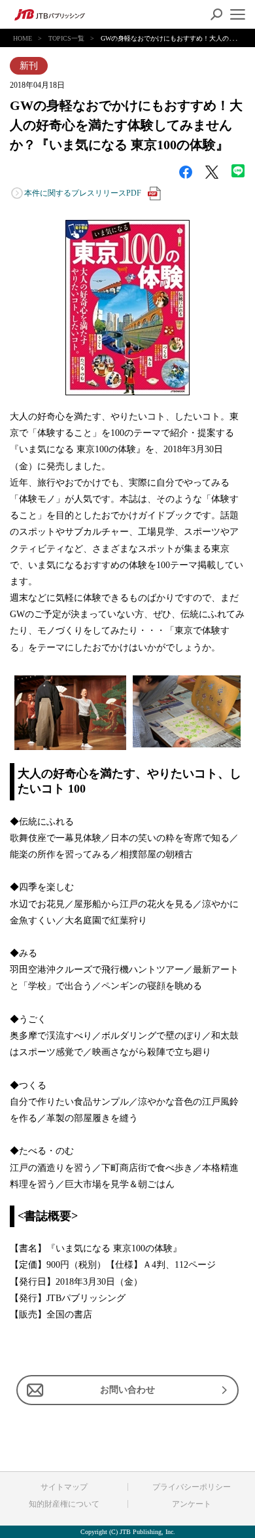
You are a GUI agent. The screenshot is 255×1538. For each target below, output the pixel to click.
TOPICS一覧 (66, 38)
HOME (22, 38)
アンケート (191, 1504)
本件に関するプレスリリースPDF (82, 193)
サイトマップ (64, 1487)
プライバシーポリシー (191, 1487)
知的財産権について (64, 1504)
